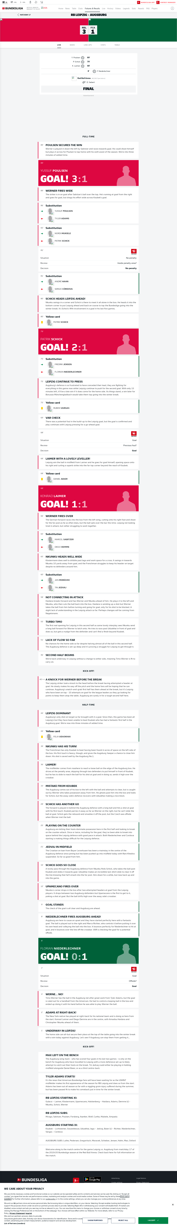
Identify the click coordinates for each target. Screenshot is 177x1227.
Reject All (123, 1220)
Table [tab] (117, 45)
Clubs (80, 8)
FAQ (148, 8)
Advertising (115, 1178)
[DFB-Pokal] (30, 2)
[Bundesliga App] (138, 2)
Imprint (29, 1213)
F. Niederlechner (103, 71)
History (110, 8)
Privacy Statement (142, 1182)
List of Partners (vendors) (14, 1223)
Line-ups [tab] (88, 45)
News (67, 8)
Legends (126, 8)
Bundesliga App (148, 2)
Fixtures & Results (92, 8)
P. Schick (76, 62)
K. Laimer (76, 66)
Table (74, 8)
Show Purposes (95, 1220)
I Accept (151, 1220)
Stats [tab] (103, 45)
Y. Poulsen (76, 58)
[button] (171, 8)
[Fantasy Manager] (158, 2)
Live (103, 8)
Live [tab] (59, 45)
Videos (118, 8)
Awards (141, 8)
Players (155, 8)
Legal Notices (141, 1178)
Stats (134, 8)
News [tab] (72, 45)
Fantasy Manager (167, 2)
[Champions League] (36, 2)
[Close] (173, 1204)
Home (60, 8)
